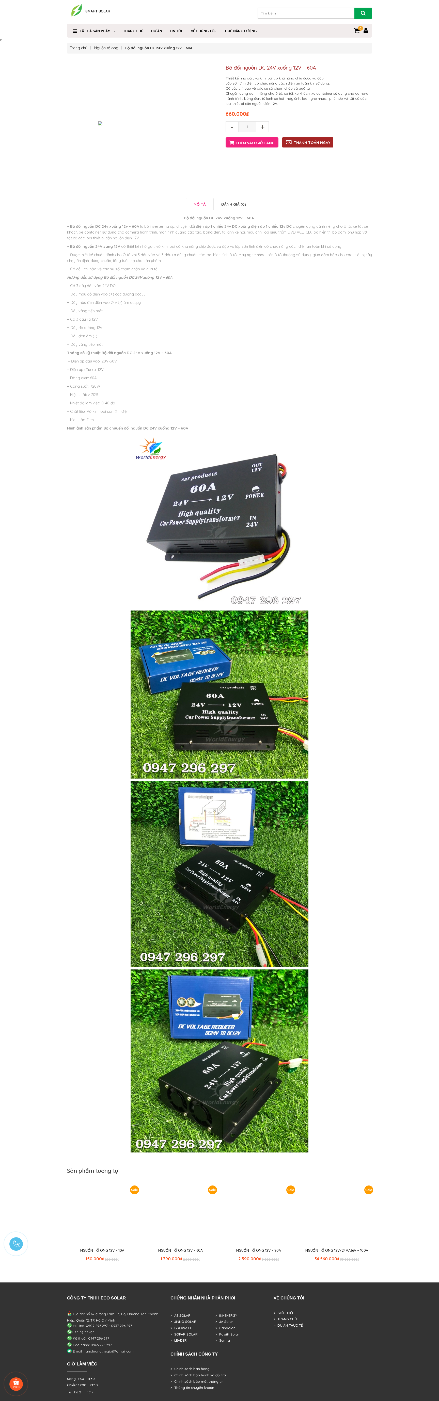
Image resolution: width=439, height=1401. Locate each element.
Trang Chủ (133, 31)
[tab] (200, 204)
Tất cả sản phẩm (95, 31)
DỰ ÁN (156, 31)
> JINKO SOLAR (183, 1322)
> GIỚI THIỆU (284, 1313)
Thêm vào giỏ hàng (255, 142)
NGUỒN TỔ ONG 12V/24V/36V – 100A (336, 1250)
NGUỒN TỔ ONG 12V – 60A (180, 1250)
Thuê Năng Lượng (240, 31)
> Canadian (225, 1328)
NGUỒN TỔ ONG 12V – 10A (102, 1250)
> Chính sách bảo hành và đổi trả (198, 1375)
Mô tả (200, 204)
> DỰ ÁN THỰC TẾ (288, 1325)
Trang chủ (78, 47)
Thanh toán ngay (312, 142)
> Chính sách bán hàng (190, 1369)
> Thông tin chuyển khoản (192, 1388)
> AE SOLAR (180, 1315)
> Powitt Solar (227, 1334)
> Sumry (222, 1340)
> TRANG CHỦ (285, 1319)
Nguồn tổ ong (106, 47)
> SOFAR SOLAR (184, 1334)
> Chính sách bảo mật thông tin (197, 1381)
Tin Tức (176, 31)
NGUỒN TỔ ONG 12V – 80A (258, 1250)
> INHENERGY (226, 1315)
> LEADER (178, 1340)
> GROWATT (180, 1328)
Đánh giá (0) (233, 204)
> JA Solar (224, 1322)
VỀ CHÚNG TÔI (203, 31)
